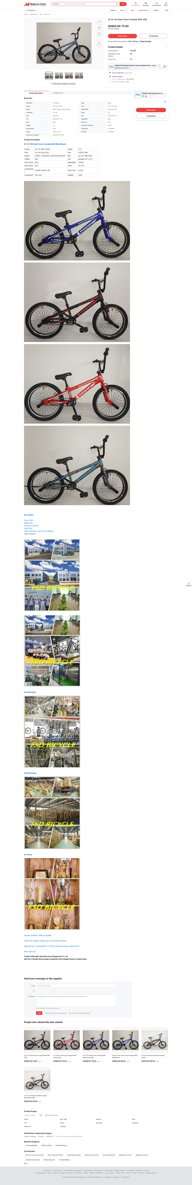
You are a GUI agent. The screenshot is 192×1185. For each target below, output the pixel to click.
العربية (106, 1173)
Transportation (34, 14)
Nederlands (100, 1173)
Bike (41, 14)
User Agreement (107, 1177)
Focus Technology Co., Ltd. (83, 1177)
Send (39, 1013)
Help (132, 10)
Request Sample (145, 41)
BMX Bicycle (47, 14)
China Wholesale (87, 1170)
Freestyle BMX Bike (31, 1145)
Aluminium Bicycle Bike (33, 1160)
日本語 (118, 1173)
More (26, 1163)
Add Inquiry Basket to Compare (64, 83)
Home (25, 14)
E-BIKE (26, 1119)
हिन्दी (123, 1173)
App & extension (144, 10)
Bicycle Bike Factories (74, 1155)
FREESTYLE (27, 1126)
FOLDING (135, 1123)
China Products (57, 1170)
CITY (25, 1123)
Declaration (117, 1177)
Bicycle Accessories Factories (35, 1155)
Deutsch (92, 1173)
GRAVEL (98, 1119)
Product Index (130, 1170)
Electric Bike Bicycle (109, 1155)
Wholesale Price (98, 1170)
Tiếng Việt (141, 1173)
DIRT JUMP (63, 1119)
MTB (133, 1119)
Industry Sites (108, 1170)
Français (70, 1173)
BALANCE (99, 1123)
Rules (166, 10)
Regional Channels (120, 1170)
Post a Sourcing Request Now (79, 1013)
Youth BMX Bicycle (61, 1145)
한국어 (112, 1173)
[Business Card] (165, 101)
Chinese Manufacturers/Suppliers (72, 1170)
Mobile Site (139, 1170)
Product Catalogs (52, 1115)
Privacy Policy (126, 1177)
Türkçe (135, 1173)
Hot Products (47, 1170)
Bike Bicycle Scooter (142, 1155)
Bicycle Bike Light (49, 1160)
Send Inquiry (122, 36)
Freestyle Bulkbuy (64, 1160)
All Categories (31, 10)
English (49, 1173)
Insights (146, 1170)
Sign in (166, 5)
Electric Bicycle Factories (55, 1155)
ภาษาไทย (128, 1173)
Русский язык (78, 1173)
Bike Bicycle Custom (125, 1155)
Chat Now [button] (154, 36)
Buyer (122, 10)
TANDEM (63, 1126)
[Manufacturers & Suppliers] (35, 4)
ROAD (62, 1123)
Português (63, 1173)
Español (55, 1173)
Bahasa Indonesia (151, 1173)
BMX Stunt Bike (46, 1145)
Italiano (86, 1173)
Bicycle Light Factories (92, 1155)
